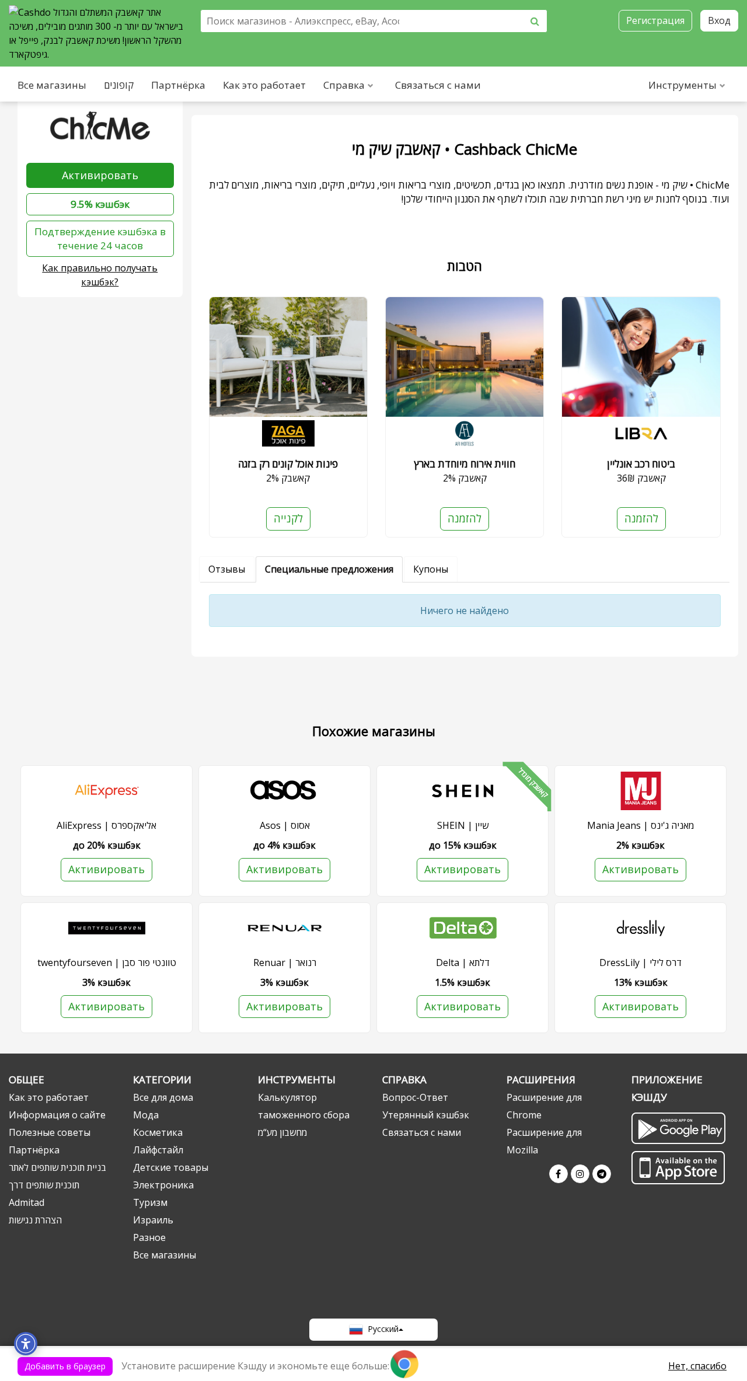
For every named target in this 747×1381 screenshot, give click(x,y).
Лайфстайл (158, 1149)
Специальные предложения (329, 569)
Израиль (153, 1219)
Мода (146, 1114)
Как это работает (264, 85)
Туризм (150, 1202)
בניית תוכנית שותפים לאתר (57, 1167)
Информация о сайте (57, 1114)
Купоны (430, 569)
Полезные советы (49, 1132)
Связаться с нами (438, 85)
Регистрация (655, 20)
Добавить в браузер (65, 1366)
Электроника (163, 1184)
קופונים (119, 85)
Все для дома (163, 1097)
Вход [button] (719, 20)
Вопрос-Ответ (415, 1097)
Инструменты (682, 85)
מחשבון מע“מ (282, 1132)
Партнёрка (178, 85)
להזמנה (464, 518)
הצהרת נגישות (35, 1219)
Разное (149, 1237)
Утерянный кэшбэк (425, 1114)
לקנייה (288, 518)
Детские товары (170, 1167)
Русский (381, 1328)
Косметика (158, 1132)
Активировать (100, 175)
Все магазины (52, 85)
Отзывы (226, 569)
